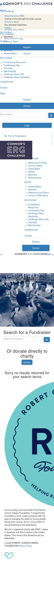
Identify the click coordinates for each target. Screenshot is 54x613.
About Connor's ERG (14, 15)
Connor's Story (11, 21)
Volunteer (8, 36)
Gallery (7, 27)
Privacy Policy (25, 545)
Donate (27, 362)
